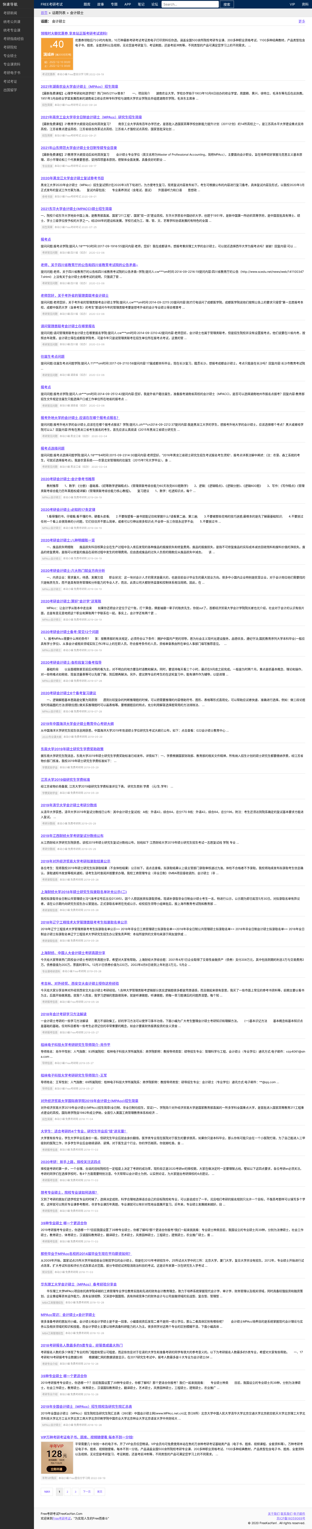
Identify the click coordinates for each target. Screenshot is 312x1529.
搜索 (226, 4)
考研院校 (10, 47)
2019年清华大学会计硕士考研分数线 (69, 805)
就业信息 (47, 1272)
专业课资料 (11, 64)
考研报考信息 (50, 1001)
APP (127, 4)
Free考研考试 (52, 4)
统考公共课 (11, 22)
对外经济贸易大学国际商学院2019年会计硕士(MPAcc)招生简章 (89, 1101)
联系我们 (286, 1513)
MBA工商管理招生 (52, 1302)
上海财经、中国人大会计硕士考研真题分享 (73, 953)
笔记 (141, 4)
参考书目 (47, 196)
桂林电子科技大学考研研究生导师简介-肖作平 (75, 1045)
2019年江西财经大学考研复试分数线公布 (72, 836)
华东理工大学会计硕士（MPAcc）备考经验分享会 (79, 1284)
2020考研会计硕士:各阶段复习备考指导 (71, 662)
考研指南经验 (13, 39)
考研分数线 (48, 823)
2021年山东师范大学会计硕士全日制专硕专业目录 (79, 148)
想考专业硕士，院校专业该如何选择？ (69, 1192)
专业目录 (47, 166)
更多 (301, 21)
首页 (44, 13)
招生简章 (47, 105)
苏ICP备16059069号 (291, 1518)
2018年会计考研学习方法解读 (64, 1014)
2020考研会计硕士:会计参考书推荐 (68, 479)
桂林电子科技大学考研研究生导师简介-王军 (74, 1075)
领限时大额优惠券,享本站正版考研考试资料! (74, 33)
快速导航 (10, 4)
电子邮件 (299, 1513)
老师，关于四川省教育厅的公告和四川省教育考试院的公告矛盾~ (89, 265)
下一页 (87, 1491)
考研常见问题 (50, 252)
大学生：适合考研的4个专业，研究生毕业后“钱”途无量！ (84, 1131)
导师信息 (47, 1063)
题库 (87, 4)
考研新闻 (10, 13)
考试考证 (10, 81)
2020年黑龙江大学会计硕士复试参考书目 (72, 178)
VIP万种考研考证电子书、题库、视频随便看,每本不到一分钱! (87, 1437)
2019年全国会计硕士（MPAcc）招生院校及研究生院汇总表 (86, 1406)
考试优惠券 (48, 74)
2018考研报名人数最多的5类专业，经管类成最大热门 (82, 1345)
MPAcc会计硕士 (51, 497)
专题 (114, 4)
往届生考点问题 (53, 356)
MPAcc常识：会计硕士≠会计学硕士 (68, 1315)
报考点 (46, 239)
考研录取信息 (50, 879)
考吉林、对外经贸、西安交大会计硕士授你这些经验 (80, 983)
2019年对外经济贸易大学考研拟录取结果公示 (75, 861)
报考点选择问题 (53, 448)
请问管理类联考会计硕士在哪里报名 (68, 326)
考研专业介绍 (50, 1363)
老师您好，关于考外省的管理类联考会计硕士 (75, 295)
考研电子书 (11, 73)
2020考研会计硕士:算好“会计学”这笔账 (71, 601)
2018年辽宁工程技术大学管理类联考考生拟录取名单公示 (84, 922)
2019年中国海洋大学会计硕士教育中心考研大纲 (77, 724)
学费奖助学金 (50, 767)
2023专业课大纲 (51, 736)
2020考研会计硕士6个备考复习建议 (68, 693)
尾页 (99, 1491)
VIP (292, 4)
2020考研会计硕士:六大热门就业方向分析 (73, 570)
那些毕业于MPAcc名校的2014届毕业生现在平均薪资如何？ (86, 1254)
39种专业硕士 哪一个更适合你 (64, 1223)
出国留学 (10, 90)
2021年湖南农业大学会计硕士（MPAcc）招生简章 (79, 86)
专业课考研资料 (51, 971)
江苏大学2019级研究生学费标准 (65, 779)
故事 (100, 4)
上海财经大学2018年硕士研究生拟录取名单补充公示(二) (84, 892)
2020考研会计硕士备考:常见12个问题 (70, 632)
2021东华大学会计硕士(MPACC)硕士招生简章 (76, 209)
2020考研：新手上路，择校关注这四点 (71, 1162)
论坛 (154, 4)
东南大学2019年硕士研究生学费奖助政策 (72, 749)
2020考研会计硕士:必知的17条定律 (68, 509)
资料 (305, 4)
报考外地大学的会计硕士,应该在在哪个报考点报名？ (80, 418)
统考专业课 (11, 30)
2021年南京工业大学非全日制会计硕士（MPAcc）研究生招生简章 (91, 117)
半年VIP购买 (49, 1478)
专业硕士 (10, 56)
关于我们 (274, 1513)
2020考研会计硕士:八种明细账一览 (68, 540)
